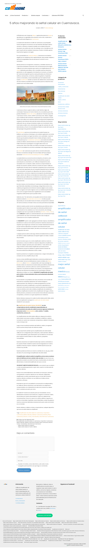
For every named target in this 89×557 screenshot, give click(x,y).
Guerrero (66, 252)
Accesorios (61, 82)
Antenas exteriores (63, 111)
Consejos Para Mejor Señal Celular (28, 530)
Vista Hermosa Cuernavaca (46, 416)
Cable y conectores (63, 86)
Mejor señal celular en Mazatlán (53, 522)
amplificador (24, 79)
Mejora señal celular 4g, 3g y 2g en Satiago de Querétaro (64, 141)
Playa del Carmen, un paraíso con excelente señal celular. (31, 522)
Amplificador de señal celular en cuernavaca (31, 413)
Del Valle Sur (64, 243)
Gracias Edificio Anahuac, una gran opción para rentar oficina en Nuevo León (58, 532)
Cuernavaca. (35, 39)
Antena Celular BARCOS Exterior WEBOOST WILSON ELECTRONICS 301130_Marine (44, 535)
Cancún (60, 235)
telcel (27, 311)
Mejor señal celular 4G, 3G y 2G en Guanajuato (23, 521)
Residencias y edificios (64, 104)
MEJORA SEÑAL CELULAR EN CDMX (35, 526)
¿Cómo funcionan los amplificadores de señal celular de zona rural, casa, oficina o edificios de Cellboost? (27, 527)
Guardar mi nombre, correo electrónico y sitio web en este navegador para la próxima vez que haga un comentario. (33, 465)
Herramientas (61, 89)
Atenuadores (61, 84)
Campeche (65, 233)
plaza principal (65, 281)
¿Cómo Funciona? (15, 15)
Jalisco (63, 255)
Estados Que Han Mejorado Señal (26, 419)
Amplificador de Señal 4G (58, 529)
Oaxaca (63, 279)
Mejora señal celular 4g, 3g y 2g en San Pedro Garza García (64, 184)
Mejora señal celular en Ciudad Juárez (75, 521)
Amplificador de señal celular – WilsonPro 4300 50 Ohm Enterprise (45, 537)
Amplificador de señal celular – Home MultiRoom (36, 540)
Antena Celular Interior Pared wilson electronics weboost (49, 534)
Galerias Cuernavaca (37, 414)
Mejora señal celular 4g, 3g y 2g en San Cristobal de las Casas (64, 190)
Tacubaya (66, 289)
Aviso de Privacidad (7, 521)
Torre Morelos (35, 416)
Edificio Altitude (27, 414)
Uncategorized (62, 115)
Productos (25, 15)
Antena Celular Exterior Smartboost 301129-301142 (14, 535)
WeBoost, (28, 263)
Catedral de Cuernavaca (33, 140)
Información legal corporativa (31, 542)
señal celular (61, 289)
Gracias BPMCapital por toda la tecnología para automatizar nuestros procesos (21, 532)
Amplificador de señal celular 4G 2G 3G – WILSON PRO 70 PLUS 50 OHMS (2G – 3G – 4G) (22, 539)
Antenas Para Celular (63, 106)
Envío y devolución (20, 500)
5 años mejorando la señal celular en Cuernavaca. (33, 524)
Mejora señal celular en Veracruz (57, 521)
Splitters (60, 93)
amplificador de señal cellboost (64, 212)
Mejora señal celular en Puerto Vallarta (27, 427)
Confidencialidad (20, 503)
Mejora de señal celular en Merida (69, 522)
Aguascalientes (61, 205)
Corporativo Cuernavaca (46, 421)
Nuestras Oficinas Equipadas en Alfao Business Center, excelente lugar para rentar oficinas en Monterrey (60, 530)
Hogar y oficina (62, 99)
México (34, 35)
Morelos (50, 35)
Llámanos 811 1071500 (57, 15)
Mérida (64, 274)
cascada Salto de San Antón (34, 199)
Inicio (6, 15)
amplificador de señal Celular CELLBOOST (30, 305)
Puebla (59, 283)
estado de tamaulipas (64, 249)
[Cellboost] (15, 7)
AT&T (51, 212)
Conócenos (45, 15)
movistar (32, 311)
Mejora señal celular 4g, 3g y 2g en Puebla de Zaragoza (64, 161)
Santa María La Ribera (64, 287)
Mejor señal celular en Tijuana (42, 521)
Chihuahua (64, 239)
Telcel (47, 212)
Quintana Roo (65, 283)
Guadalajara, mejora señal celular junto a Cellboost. (15, 526)
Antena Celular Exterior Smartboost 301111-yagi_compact (16, 537)
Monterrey (52, 508)
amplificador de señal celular (41, 300)
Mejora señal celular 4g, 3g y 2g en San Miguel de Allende (64, 151)
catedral (20, 151)
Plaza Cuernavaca (44, 422)
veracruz (63, 291)
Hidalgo (60, 255)
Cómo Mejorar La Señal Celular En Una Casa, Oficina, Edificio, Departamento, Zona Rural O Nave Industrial (27, 529)
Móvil (59, 102)
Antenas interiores (63, 113)
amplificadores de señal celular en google (13, 542)
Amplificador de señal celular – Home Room (13, 540)
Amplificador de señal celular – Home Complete (59, 540)
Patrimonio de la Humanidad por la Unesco (33, 154)
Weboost (67, 529)
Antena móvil (61, 108)
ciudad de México (32, 55)
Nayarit (65, 277)
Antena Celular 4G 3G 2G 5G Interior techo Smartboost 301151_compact (19, 534)
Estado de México (62, 247)
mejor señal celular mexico (64, 268)
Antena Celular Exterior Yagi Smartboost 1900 (74, 535)
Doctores (68, 243)
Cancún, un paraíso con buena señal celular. (73, 524)
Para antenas (61, 91)
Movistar (43, 212)
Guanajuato (61, 252)
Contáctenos (19, 498)
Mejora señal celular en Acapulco (26, 425)
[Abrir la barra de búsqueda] (83, 15)
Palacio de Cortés (31, 114)
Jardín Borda (21, 132)
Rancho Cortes (27, 416)
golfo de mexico (62, 251)
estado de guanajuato (63, 245)
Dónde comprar (35, 15)
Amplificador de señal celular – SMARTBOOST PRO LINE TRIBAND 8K (58, 539)
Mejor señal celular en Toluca (10, 522)
